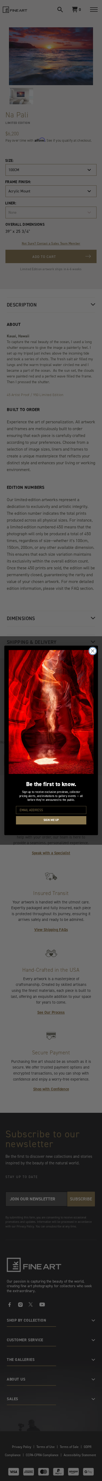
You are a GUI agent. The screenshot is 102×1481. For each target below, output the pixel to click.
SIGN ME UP (51, 820)
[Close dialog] (92, 651)
